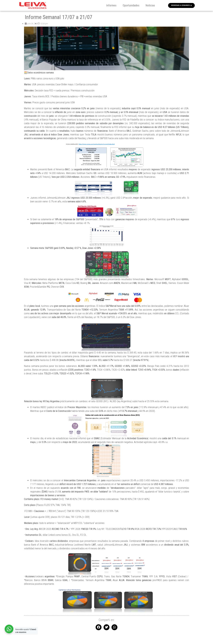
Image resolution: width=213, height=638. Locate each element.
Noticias (150, 5)
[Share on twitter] (106, 627)
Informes (111, 5)
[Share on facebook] (99, 627)
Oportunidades (131, 5)
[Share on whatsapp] (114, 627)
